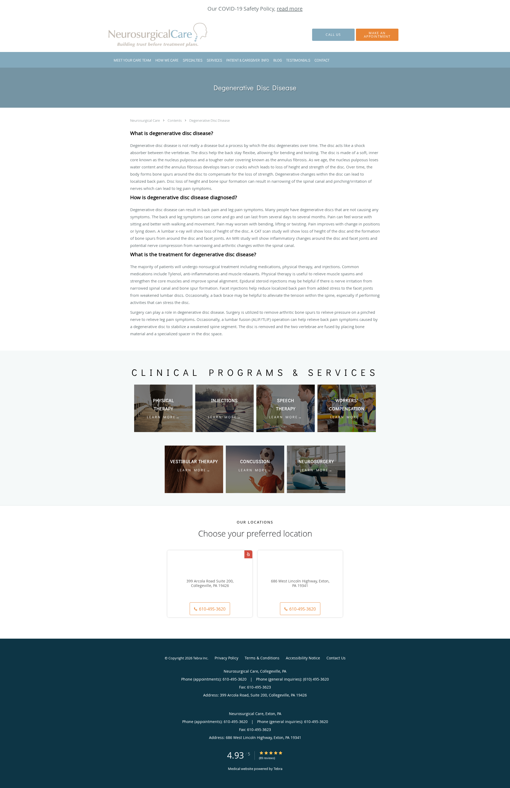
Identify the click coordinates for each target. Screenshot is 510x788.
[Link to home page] (151, 35)
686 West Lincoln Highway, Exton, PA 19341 (300, 583)
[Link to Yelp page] (248, 554)
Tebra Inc (200, 658)
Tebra (278, 768)
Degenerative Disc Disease (209, 120)
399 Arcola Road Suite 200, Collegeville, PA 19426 (209, 583)
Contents (175, 120)
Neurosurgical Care (145, 120)
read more (290, 8)
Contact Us (336, 657)
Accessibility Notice (303, 657)
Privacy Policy (226, 657)
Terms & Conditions (262, 657)
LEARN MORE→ (163, 417)
